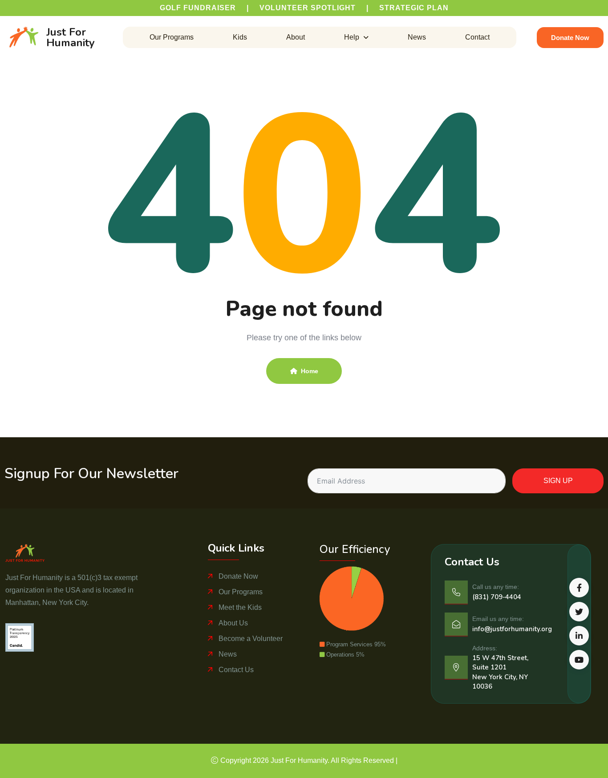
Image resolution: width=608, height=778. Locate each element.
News (417, 37)
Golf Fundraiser (198, 8)
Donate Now (238, 576)
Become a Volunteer (251, 638)
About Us (233, 623)
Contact (477, 37)
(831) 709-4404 (496, 597)
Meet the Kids (240, 607)
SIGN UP (558, 480)
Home (309, 371)
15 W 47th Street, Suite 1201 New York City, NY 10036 (500, 672)
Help (351, 37)
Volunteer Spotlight (307, 8)
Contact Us (236, 669)
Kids (240, 37)
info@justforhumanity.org (512, 629)
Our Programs (172, 37)
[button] (356, 37)
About (295, 37)
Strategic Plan (414, 8)
